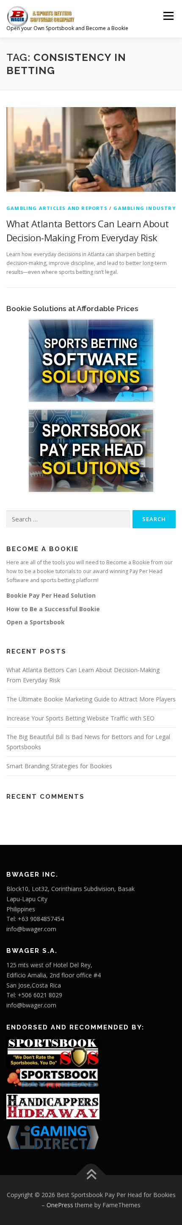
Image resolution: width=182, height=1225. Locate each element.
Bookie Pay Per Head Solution (51, 595)
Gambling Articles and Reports (57, 208)
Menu (168, 15)
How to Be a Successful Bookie (53, 609)
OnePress (60, 1205)
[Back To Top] (91, 1175)
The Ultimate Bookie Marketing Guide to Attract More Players (91, 699)
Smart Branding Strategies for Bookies (59, 766)
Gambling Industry (144, 208)
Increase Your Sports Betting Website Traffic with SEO (80, 718)
